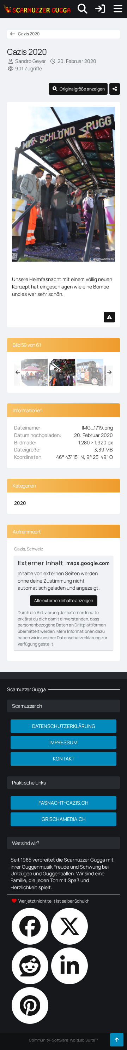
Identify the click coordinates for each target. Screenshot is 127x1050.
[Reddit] (30, 965)
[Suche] (82, 9)
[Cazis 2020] (34, 372)
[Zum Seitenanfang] (116, 1039)
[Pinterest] (30, 1005)
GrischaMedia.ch (64, 819)
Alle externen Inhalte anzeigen (63, 600)
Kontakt (63, 758)
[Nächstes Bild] (102, 186)
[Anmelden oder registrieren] (100, 9)
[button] (69, 965)
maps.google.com (87, 563)
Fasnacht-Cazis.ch (63, 802)
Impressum (63, 742)
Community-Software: (63, 1040)
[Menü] (118, 9)
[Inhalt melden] (109, 317)
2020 (20, 503)
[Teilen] (114, 89)
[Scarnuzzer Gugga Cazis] (37, 9)
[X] (69, 926)
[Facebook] (30, 926)
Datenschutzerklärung (63, 726)
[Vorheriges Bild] (25, 186)
